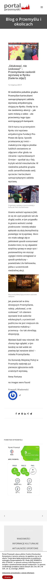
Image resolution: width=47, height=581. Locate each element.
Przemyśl (12, 389)
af (20, 395)
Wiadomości (23, 389)
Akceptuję (7, 577)
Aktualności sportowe (25, 548)
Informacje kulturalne (25, 543)
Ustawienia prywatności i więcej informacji (18, 573)
